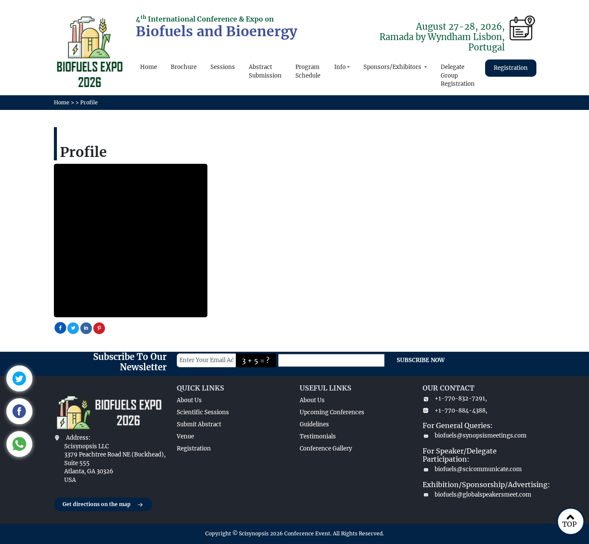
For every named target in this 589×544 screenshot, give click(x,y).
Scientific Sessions (203, 412)
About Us (189, 400)
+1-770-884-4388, (461, 410)
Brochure (184, 67)
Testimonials (318, 436)
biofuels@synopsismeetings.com (480, 435)
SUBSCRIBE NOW (421, 360)
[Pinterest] (99, 327)
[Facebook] (60, 327)
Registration (511, 68)
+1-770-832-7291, (461, 398)
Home (148, 67)
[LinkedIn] (86, 327)
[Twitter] (73, 327)
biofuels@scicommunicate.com (478, 469)
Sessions (222, 67)
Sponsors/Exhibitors (393, 67)
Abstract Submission (265, 71)
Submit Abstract (199, 424)
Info (340, 67)
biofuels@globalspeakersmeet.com (483, 494)
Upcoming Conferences (332, 412)
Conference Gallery (326, 448)
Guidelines (314, 424)
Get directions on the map (97, 504)
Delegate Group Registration (458, 75)
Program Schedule (307, 71)
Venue (185, 436)
